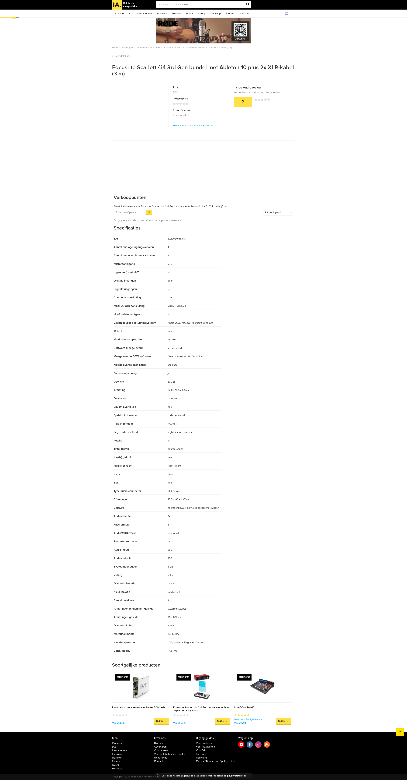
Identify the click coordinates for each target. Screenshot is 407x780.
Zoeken (248, 4)
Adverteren (160, 746)
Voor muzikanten (205, 746)
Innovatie (162, 13)
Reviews (176, 13)
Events (189, 13)
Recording (201, 757)
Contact (158, 761)
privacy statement (236, 775)
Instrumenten (144, 13)
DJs (114, 746)
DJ (130, 13)
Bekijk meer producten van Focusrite (193, 125)
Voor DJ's (201, 750)
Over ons (244, 13)
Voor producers (204, 743)
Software (201, 754)
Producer (119, 13)
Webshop (215, 13)
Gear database (122, 56)
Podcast (229, 13)
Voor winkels (161, 750)
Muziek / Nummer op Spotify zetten (215, 761)
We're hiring (160, 757)
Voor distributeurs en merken (170, 754)
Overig (202, 13)
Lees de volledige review (248, 719)
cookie (220, 775)
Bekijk (159, 721)
